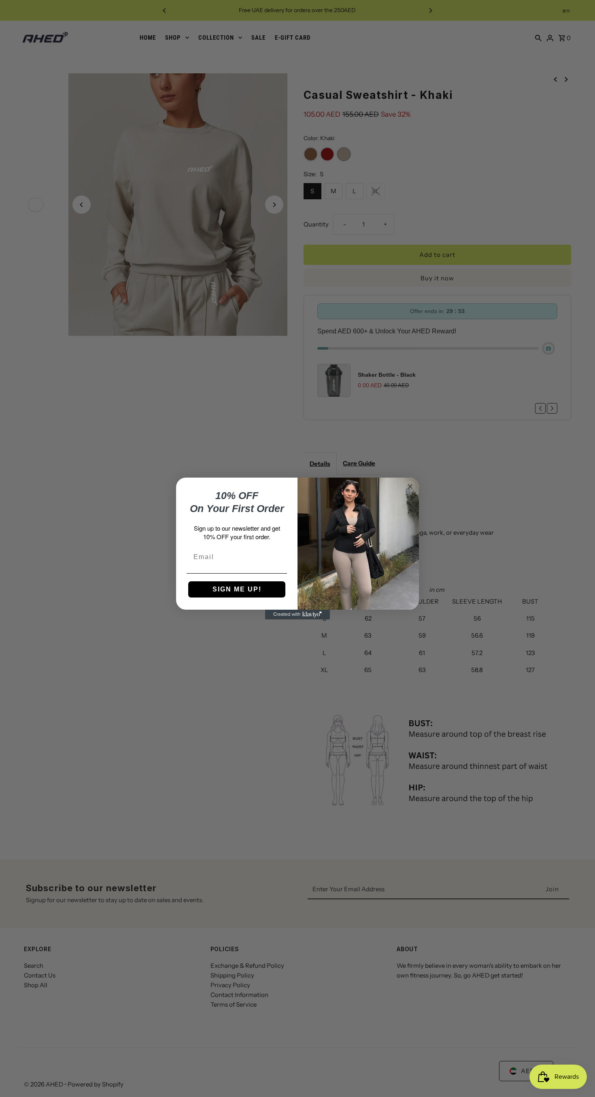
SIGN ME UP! (236, 589)
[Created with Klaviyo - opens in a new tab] (297, 614)
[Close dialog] (410, 486)
